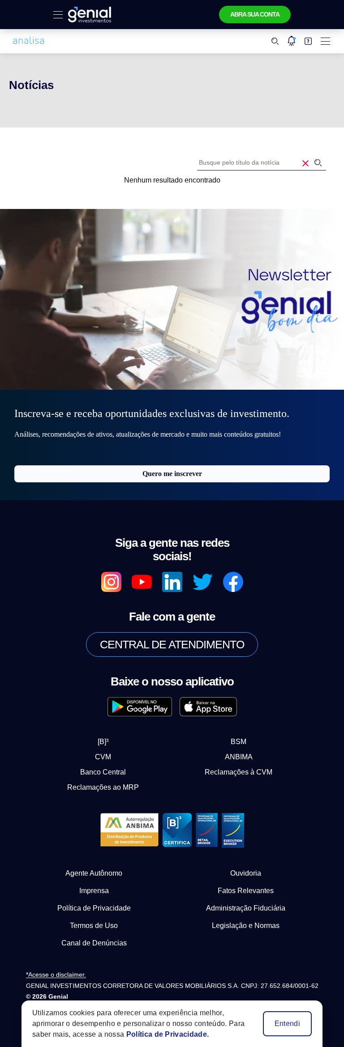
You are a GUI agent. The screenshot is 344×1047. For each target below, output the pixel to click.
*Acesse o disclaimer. (56, 974)
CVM (103, 757)
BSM (238, 741)
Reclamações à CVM (238, 772)
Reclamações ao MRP (103, 787)
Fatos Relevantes (246, 890)
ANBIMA (239, 757)
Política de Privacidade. (167, 1034)
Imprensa (94, 890)
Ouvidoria (245, 873)
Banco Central (103, 772)
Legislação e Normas (246, 925)
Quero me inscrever (172, 473)
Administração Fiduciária (245, 908)
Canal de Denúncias (94, 943)
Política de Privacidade (94, 908)
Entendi (287, 1023)
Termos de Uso (94, 925)
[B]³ (103, 741)
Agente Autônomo (93, 873)
